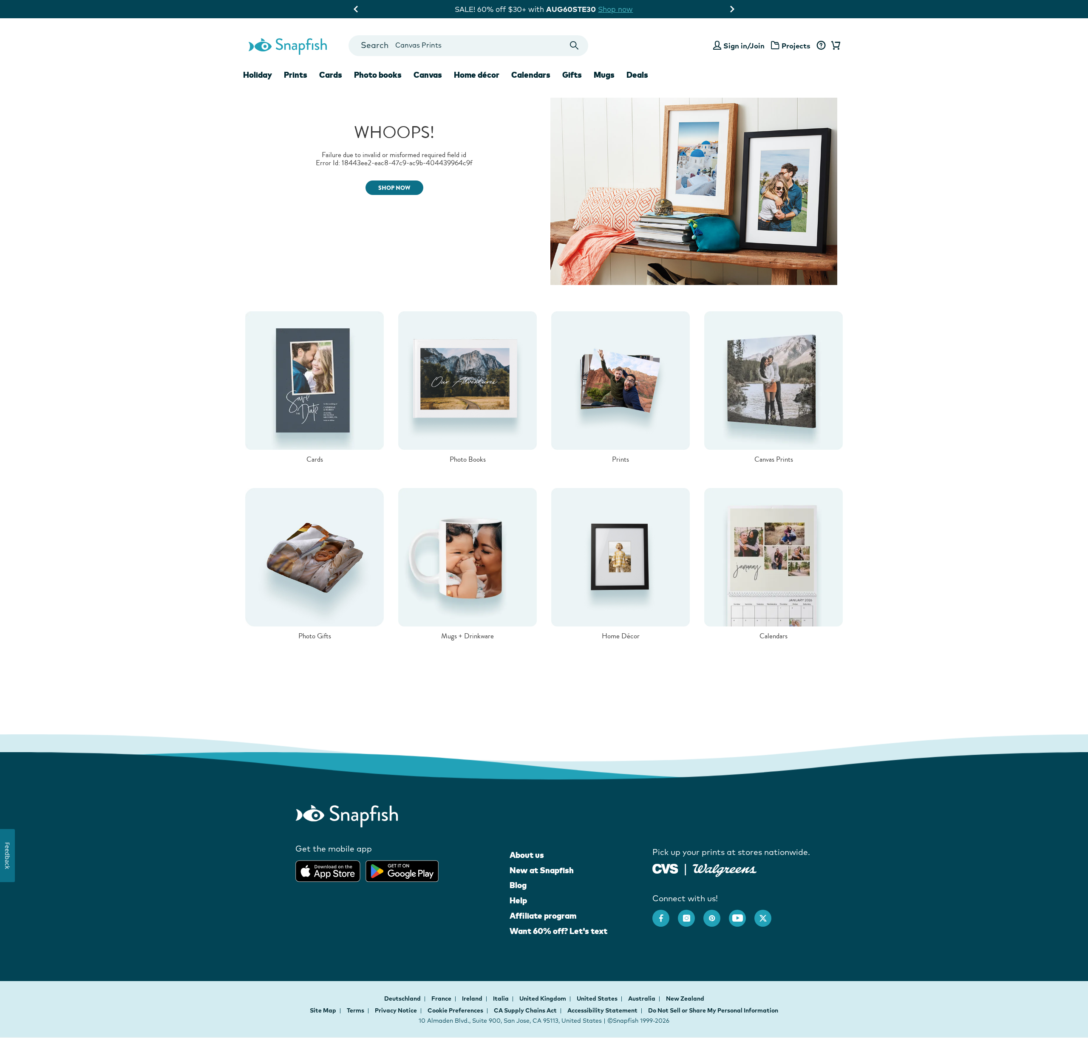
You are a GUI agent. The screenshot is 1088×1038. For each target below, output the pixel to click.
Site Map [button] (323, 1010)
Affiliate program (543, 916)
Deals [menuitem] (637, 75)
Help (518, 900)
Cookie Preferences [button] (455, 1010)
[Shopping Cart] (834, 45)
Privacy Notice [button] (396, 1010)
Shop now (615, 9)
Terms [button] (355, 1010)
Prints (620, 459)
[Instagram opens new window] (690, 914)
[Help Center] (820, 45)
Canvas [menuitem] (428, 75)
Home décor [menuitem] (476, 75)
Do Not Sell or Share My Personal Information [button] (713, 1010)
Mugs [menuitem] (604, 75)
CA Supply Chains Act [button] (525, 1010)
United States (598, 998)
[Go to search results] (574, 45)
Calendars (773, 636)
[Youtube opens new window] (741, 914)
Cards (314, 459)
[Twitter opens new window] (767, 914)
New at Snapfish (542, 870)
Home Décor (621, 636)
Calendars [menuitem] (530, 75)
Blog (518, 885)
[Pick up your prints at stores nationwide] (665, 867)
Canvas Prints (773, 459)
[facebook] (665, 914)
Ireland (473, 998)
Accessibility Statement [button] (602, 1010)
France (442, 998)
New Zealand (685, 998)
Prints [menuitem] (295, 75)
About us (527, 855)
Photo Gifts (314, 636)
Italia (501, 998)
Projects (796, 45)
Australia (642, 998)
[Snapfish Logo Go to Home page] (287, 45)
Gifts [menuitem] (572, 75)
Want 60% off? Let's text (558, 931)
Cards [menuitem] (330, 75)
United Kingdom (543, 998)
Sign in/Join (744, 45)
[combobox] (468, 45)
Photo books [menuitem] (378, 75)
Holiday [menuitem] (257, 75)
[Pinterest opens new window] (716, 914)
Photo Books (468, 459)
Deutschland (403, 998)
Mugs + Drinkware (467, 636)
